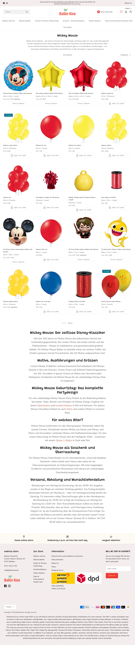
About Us (128, 3)
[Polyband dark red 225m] (84, 284)
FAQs (53, 567)
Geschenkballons (40, 569)
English (127, 8)
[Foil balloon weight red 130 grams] (51, 180)
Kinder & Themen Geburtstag (47, 21)
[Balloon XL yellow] (84, 128)
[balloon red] (18, 180)
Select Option (18, 103)
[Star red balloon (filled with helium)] (84, 76)
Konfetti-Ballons (63, 405)
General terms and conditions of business (67, 556)
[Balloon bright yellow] (18, 284)
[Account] (125, 12)
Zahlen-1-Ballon (63, 440)
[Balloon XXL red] (51, 232)
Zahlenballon (43, 405)
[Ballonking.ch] (67, 11)
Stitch (69, 409)
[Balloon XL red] (51, 128)
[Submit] (27, 12)
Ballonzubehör (25, 21)
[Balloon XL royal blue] (51, 284)
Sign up (112, 576)
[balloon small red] (116, 76)
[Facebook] (4, 3)
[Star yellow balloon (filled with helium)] (51, 76)
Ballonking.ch (20, 612)
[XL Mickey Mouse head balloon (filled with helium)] (18, 232)
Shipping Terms (57, 570)
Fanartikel (67, 27)
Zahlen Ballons (95, 21)
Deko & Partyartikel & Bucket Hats (119, 21)
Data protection (57, 559)
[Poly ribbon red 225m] (116, 180)
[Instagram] (7, 3)
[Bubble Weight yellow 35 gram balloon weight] (84, 180)
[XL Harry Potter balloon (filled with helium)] (84, 232)
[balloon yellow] (116, 128)
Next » (70, 323)
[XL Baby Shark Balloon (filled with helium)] (116, 232)
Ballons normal (8, 21)
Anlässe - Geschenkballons (74, 21)
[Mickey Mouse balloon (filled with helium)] (18, 76)
